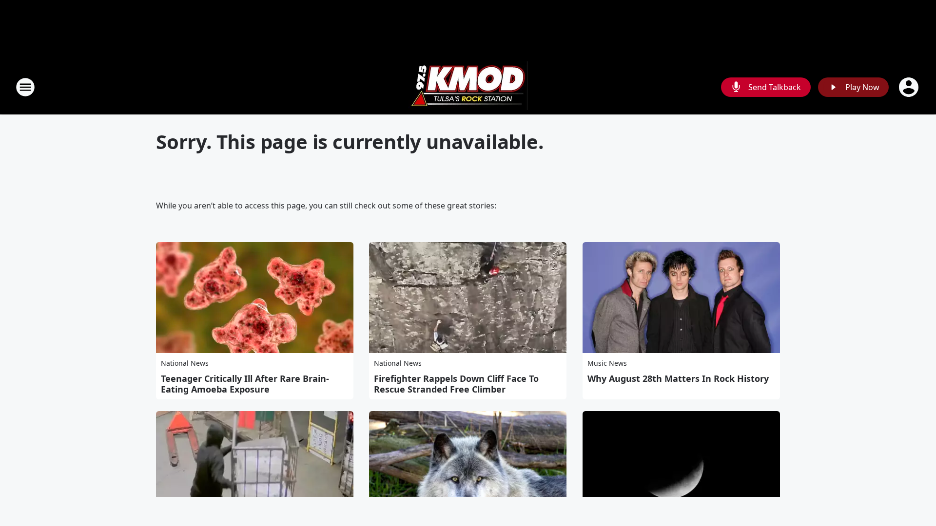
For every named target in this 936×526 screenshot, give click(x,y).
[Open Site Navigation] (25, 87)
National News (185, 363)
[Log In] (909, 87)
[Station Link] (468, 87)
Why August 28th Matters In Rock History (678, 378)
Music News (607, 363)
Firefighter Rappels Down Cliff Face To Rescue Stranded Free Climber (456, 383)
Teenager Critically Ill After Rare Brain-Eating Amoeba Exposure (245, 383)
